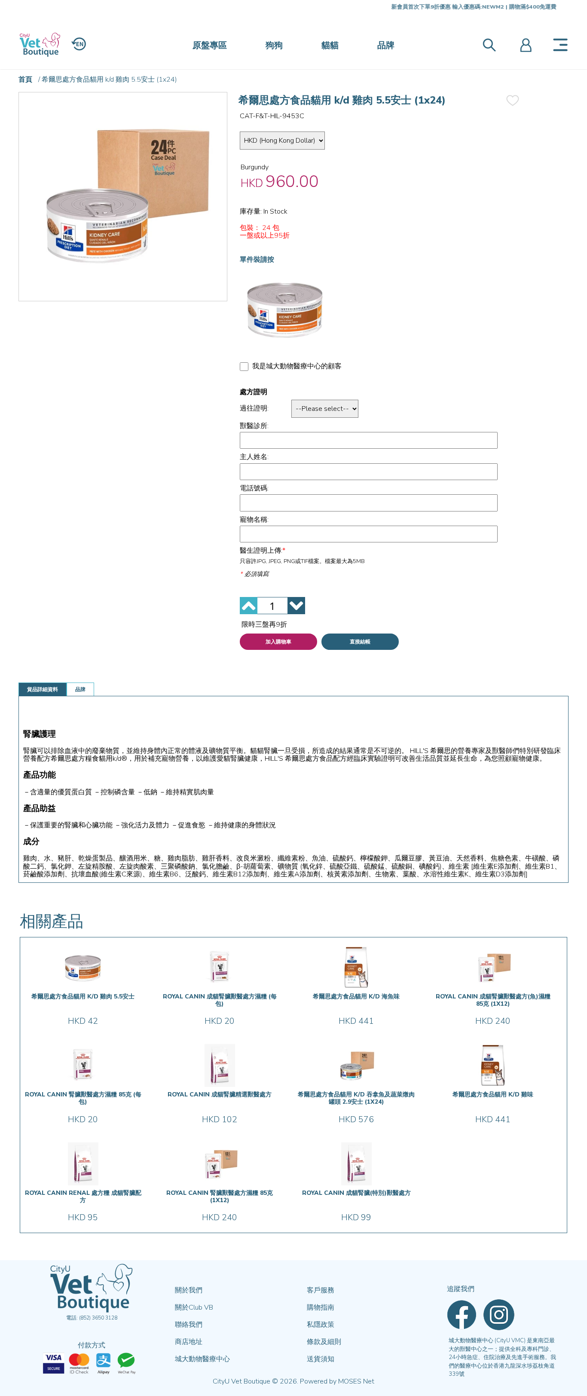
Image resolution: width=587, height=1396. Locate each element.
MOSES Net (356, 1381)
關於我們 (188, 1290)
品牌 (385, 45)
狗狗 (274, 45)
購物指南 (320, 1307)
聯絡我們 (188, 1324)
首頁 (25, 79)
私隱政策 (320, 1324)
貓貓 (330, 45)
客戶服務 (320, 1290)
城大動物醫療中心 (202, 1359)
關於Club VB (194, 1307)
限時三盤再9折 (264, 624)
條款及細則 (324, 1342)
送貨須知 (320, 1359)
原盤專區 (210, 45)
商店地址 (188, 1342)
